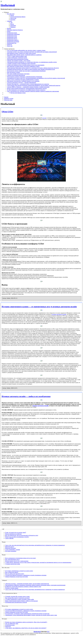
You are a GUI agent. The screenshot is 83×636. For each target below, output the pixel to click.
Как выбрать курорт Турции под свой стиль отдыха (21, 53)
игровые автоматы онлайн (59, 314)
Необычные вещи (12, 32)
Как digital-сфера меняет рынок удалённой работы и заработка (24, 54)
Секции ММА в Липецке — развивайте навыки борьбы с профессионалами (28, 87)
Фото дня (9, 46)
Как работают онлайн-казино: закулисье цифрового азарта (23, 66)
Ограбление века (10, 625)
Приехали (8, 626)
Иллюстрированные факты (17, 16)
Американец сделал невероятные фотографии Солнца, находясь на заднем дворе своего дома (31, 615)
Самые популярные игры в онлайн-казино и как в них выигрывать (25, 65)
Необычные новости (13, 40)
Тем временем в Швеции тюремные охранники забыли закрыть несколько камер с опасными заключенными (35, 585)
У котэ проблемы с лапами (12, 549)
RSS (48, 631)
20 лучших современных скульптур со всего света (19, 570)
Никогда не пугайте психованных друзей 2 (17, 537)
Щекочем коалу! (9, 546)
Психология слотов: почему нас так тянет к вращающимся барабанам (26, 71)
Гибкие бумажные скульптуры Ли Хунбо (16, 576)
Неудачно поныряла (10, 551)
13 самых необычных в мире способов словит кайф (19, 599)
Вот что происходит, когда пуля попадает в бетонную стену (21, 535)
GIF (11, 22)
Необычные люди (12, 37)
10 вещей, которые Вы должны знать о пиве (17, 596)
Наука (8, 31)
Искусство (13, 18)
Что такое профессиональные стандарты (18, 73)
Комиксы (12, 27)
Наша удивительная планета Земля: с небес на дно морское (21, 601)
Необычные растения (13, 41)
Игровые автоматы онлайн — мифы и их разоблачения (26, 396)
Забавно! (9, 21)
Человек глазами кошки (11, 588)
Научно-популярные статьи (18, 92)
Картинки (13, 25)
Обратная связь (8, 100)
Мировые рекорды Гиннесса (15, 30)
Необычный (8, 5)
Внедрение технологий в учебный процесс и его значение (23, 81)
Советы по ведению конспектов (16, 75)
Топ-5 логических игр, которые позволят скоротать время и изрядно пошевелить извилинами (33, 91)
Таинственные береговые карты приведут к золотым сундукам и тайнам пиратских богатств (33, 68)
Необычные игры (12, 35)
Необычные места (12, 38)
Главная (6, 97)
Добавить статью (8, 98)
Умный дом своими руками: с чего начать (18, 60)
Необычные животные (13, 34)
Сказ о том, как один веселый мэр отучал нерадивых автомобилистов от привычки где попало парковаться (35, 545)
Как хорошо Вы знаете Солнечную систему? (17, 598)
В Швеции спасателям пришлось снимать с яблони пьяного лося (23, 586)
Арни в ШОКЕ (9, 538)
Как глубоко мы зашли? (11, 572)
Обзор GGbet (7, 112)
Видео (12, 15)
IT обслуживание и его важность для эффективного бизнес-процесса (26, 90)
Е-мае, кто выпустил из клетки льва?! (15, 532)
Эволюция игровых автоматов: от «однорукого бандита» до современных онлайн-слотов (32, 62)
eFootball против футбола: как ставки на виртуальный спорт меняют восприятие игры (31, 69)
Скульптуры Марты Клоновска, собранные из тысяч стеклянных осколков (25, 575)
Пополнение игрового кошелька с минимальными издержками (24, 76)
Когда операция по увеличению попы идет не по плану (20, 558)
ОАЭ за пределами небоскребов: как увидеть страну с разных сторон (26, 50)
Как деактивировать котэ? (12, 559)
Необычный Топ (11, 43)
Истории (12, 19)
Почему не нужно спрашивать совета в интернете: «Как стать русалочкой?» (26, 622)
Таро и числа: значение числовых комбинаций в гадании (23, 79)
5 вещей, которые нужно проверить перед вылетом (21, 63)
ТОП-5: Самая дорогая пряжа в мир (17, 56)
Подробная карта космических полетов (16, 602)
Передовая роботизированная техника (17, 59)
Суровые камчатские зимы (12, 564)
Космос (9, 28)
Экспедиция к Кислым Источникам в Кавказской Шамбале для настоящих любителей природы (33, 85)
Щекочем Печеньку (10, 548)
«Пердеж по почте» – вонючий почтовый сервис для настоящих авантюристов (27, 583)
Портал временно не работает (13, 534)
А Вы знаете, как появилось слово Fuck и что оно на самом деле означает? (25, 628)
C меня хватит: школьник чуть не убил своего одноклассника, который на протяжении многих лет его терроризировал (38, 562)
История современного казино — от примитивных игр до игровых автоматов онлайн (39, 307)
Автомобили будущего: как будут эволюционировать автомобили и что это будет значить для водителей (36, 78)
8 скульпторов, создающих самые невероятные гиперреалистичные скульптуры (27, 613)
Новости (9, 44)
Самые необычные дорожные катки (17, 57)
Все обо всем (10, 13)
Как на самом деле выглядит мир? (14, 573)
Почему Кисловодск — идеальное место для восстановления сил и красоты (28, 84)
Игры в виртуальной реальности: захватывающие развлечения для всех (27, 88)
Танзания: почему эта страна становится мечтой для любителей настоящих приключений (32, 51)
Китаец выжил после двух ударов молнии (16, 561)
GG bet (44, 118)
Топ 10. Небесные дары (11, 623)
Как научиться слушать (13, 72)
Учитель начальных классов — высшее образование (21, 82)
